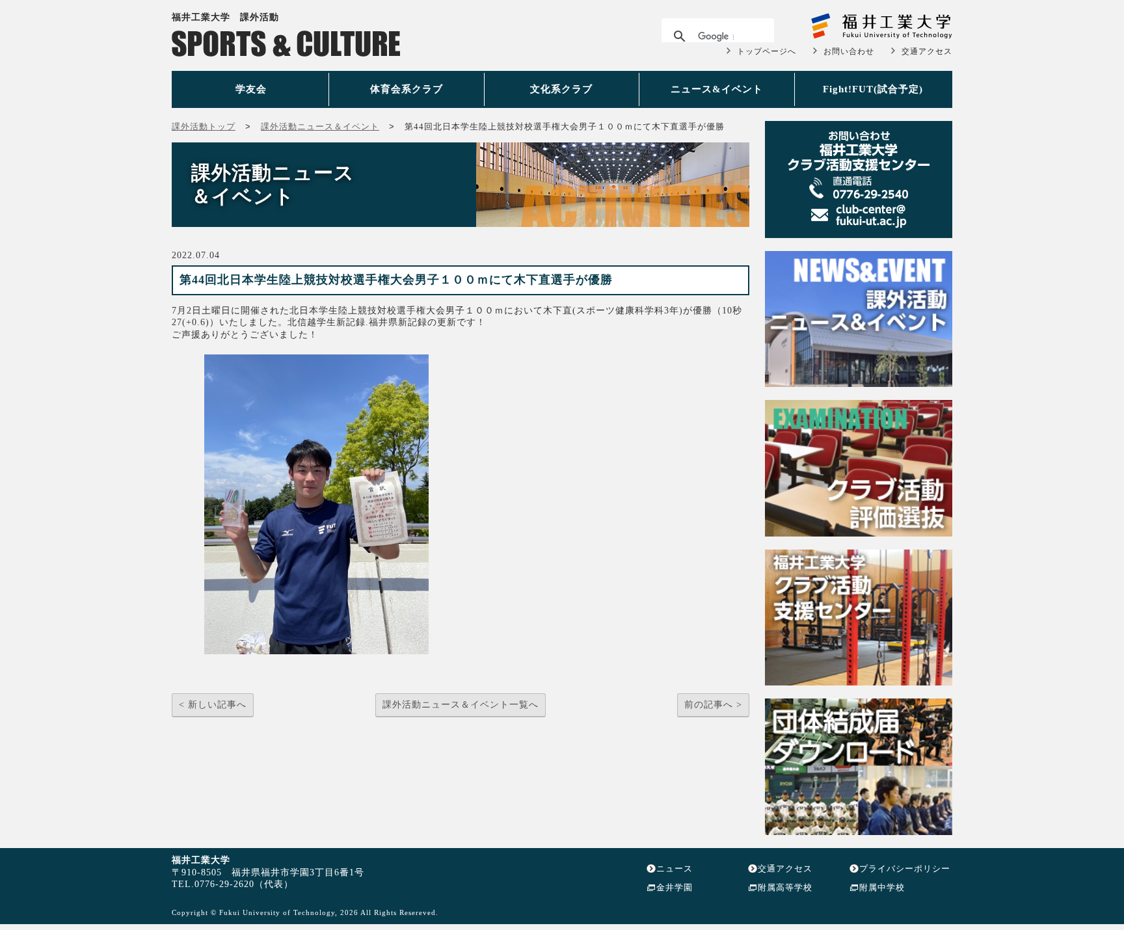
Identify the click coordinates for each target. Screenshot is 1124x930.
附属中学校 (882, 887)
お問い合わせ (848, 51)
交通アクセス (927, 51)
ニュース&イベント (717, 89)
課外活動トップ (203, 126)
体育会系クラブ (406, 89)
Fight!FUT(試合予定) (873, 89)
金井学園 (674, 887)
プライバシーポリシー (904, 868)
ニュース (674, 868)
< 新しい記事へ (213, 705)
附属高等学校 (785, 887)
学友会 (251, 89)
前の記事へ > (713, 705)
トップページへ (766, 51)
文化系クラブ (561, 89)
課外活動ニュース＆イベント (320, 126)
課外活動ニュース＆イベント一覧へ (460, 705)
